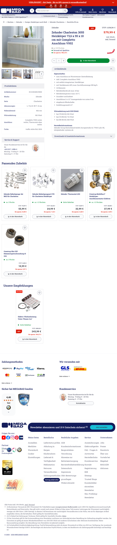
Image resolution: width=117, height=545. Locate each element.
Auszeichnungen (92, 443)
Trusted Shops (91, 479)
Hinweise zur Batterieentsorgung (69, 459)
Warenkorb (33, 450)
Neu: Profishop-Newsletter (91, 496)
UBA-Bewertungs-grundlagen (69, 477)
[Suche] (65, 10)
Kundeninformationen (71, 446)
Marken (10, 22)
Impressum (66, 472)
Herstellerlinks (91, 457)
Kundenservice (91, 461)
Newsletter (89, 490)
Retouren (48, 468)
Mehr (64, 516)
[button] (80, 10)
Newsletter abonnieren (59, 427)
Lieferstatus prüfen (52, 443)
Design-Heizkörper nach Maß (36, 22)
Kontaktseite (80, 403)
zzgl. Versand (30, 505)
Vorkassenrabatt (49, 16)
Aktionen (104, 468)
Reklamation (49, 464)
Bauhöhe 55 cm (72, 22)
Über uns (104, 453)
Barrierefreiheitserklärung (72, 464)
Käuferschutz (49, 453)
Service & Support (11, 140)
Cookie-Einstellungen (34, 455)
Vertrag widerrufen (52, 480)
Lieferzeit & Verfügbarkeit (50, 459)
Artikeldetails (60, 69)
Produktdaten (10, 86)
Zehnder (19, 22)
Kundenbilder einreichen (91, 485)
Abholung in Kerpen (49, 448)
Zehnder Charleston (57, 22)
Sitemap (88, 475)
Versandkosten (50, 472)
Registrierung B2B (90, 470)
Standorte (104, 450)
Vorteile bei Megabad (105, 459)
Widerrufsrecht (67, 483)
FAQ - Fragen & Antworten (91, 452)
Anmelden (32, 443)
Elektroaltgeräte (91, 446)
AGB (63, 443)
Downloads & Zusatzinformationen (69, 136)
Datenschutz (66, 468)
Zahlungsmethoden (52, 475)
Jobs (102, 443)
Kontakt (88, 464)
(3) (87, 427)
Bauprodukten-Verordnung (67, 452)
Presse (103, 446)
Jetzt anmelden (101, 427)
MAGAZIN (104, 464)
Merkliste (32, 446)
